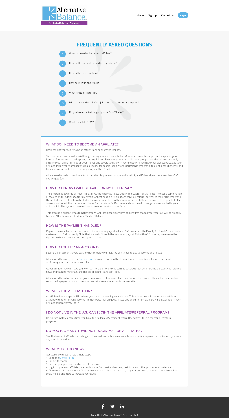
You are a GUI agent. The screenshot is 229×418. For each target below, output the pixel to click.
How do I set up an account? (84, 83)
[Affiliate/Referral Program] (64, 24)
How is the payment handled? (85, 73)
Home (140, 15)
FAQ (136, 415)
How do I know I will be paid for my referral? (93, 63)
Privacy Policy (128, 415)
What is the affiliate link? (83, 93)
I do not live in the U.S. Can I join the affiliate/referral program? (104, 102)
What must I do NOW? (81, 122)
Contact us (167, 15)
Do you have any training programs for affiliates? (96, 112)
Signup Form (86, 259)
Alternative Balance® (113, 415)
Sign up (152, 15)
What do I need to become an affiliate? (90, 53)
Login (183, 15)
